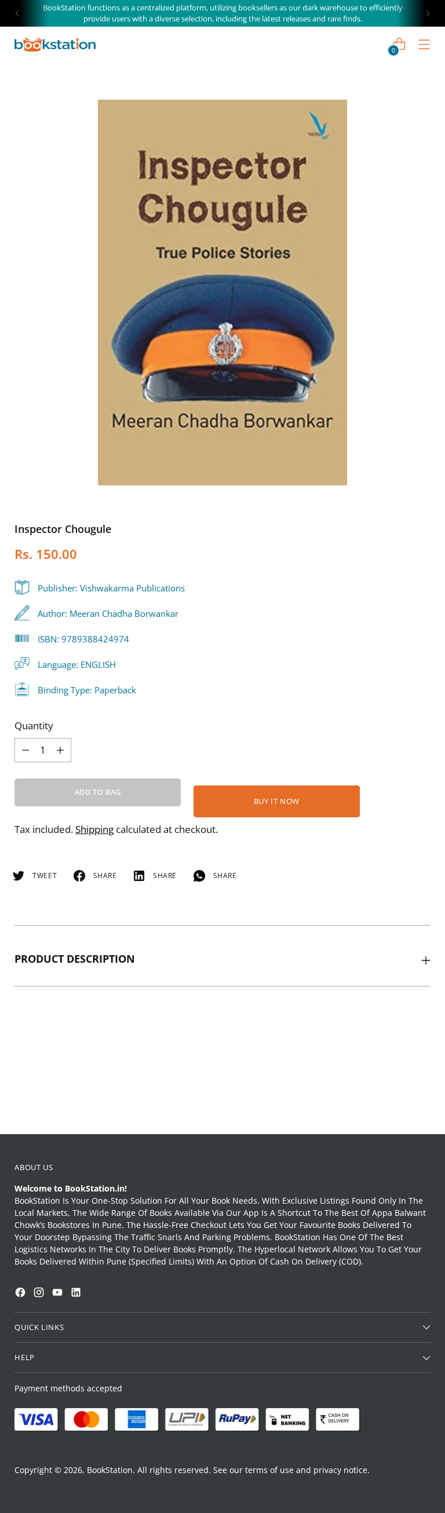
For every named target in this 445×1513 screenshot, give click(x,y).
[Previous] (17, 13)
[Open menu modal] (424, 44)
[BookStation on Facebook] (21, 1294)
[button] (31, 1348)
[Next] (427, 13)
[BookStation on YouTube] (58, 1294)
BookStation (110, 1469)
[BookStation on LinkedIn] (77, 1294)
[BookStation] (55, 44)
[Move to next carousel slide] (421, 1093)
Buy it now (277, 801)
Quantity (33, 725)
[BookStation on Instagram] (40, 1294)
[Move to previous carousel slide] (394, 1094)
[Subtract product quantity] (60, 750)
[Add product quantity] (25, 750)
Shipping (94, 829)
